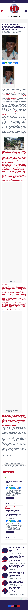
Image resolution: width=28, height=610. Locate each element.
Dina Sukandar (7, 31)
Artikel (19, 31)
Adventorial (14, 31)
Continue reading (11, 503)
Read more (10, 497)
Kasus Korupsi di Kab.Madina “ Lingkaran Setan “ (14, 466)
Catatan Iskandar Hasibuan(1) (14, 463)
